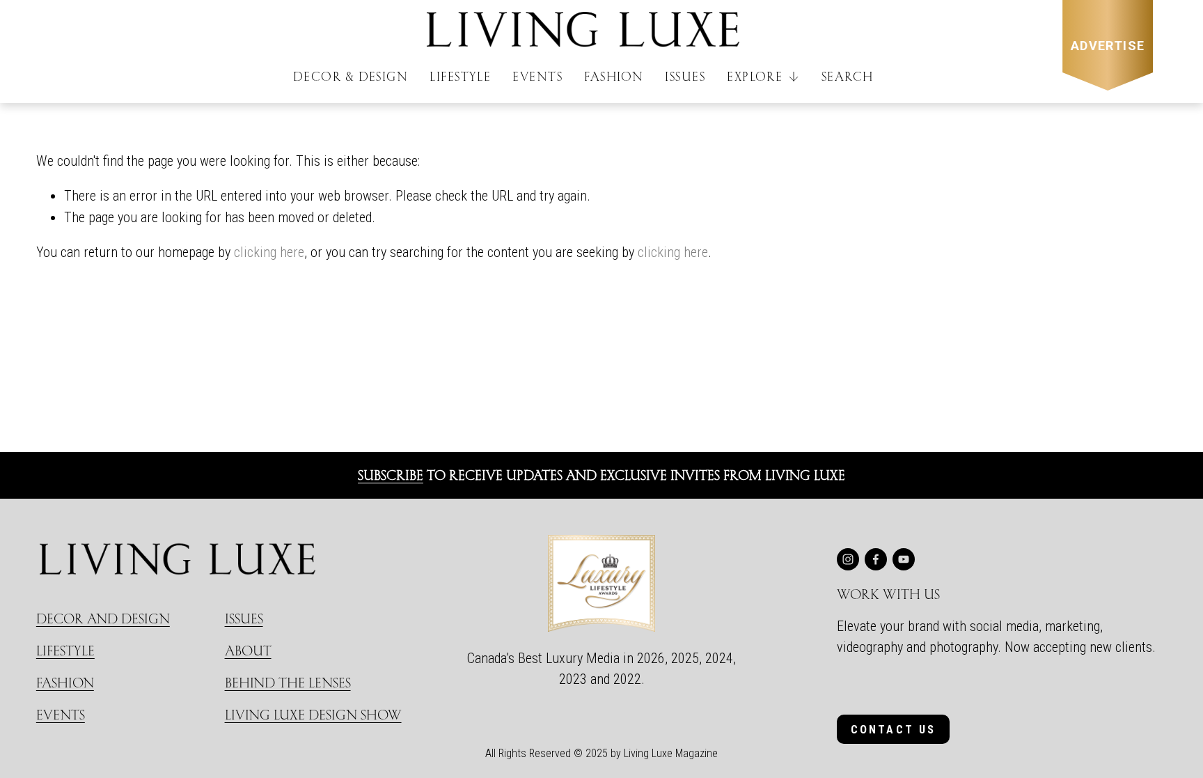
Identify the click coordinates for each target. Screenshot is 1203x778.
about (248, 650)
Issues (685, 76)
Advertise (1108, 45)
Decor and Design (103, 618)
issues (244, 618)
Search (847, 76)
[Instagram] (848, 559)
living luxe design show (313, 714)
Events (537, 76)
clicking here (269, 252)
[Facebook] (876, 559)
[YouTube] (904, 559)
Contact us (893, 729)
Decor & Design (350, 76)
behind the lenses (288, 682)
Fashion (613, 76)
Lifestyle (460, 76)
